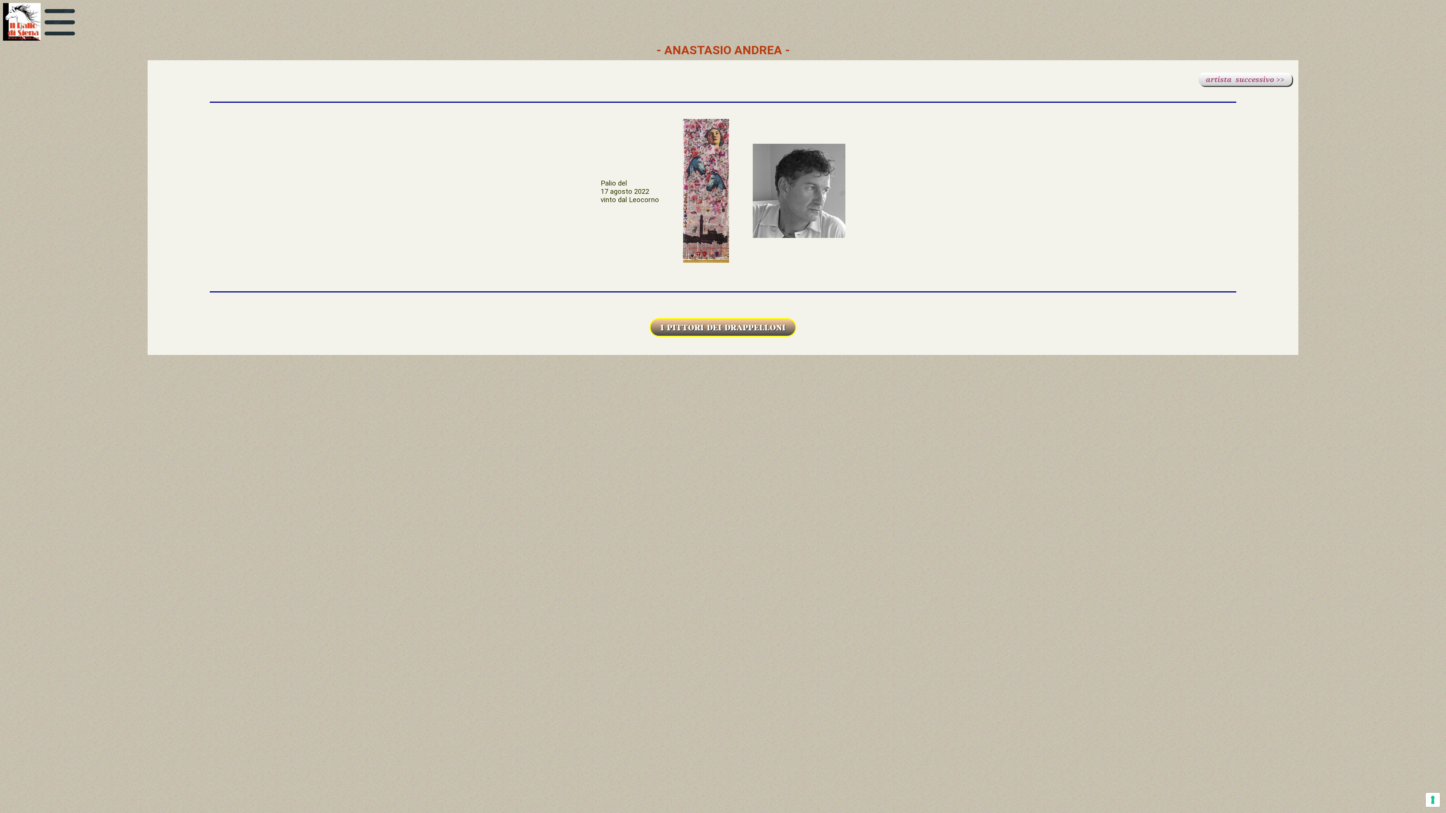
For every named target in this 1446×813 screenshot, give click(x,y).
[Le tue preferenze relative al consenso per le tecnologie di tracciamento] (1433, 800)
